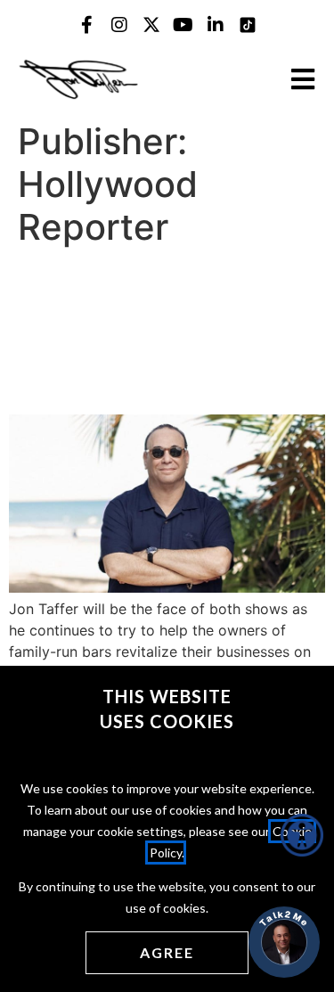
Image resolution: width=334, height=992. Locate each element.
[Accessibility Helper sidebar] (302, 835)
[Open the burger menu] (302, 79)
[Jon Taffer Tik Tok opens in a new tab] (248, 25)
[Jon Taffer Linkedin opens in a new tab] (216, 25)
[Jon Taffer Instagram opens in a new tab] (119, 25)
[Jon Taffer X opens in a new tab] (151, 25)
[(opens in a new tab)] (167, 587)
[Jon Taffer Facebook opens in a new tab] (87, 25)
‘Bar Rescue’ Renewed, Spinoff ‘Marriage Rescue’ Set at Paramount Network (162, 330)
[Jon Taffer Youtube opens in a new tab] (183, 25)
